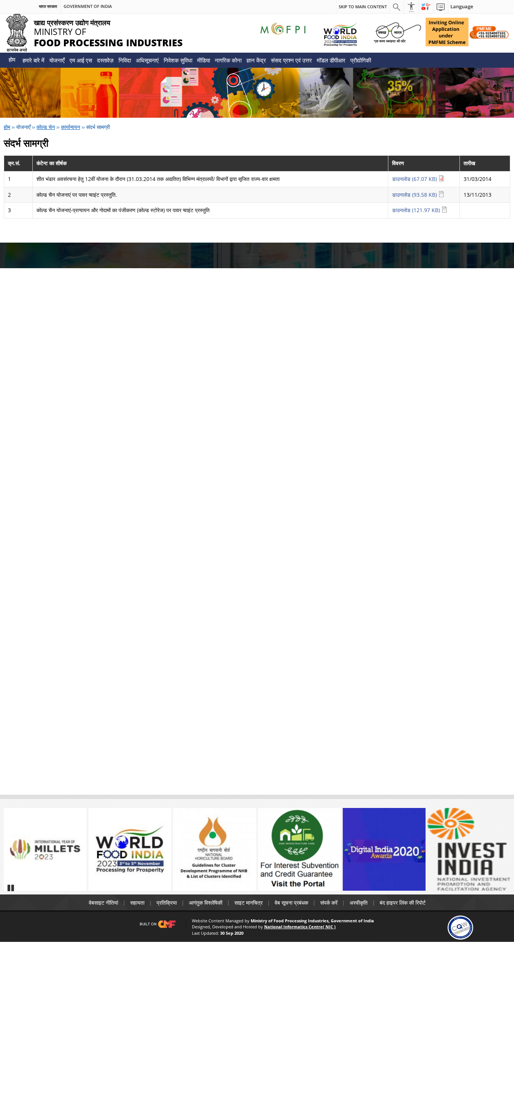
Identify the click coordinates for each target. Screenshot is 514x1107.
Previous (13, 853)
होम (12, 59)
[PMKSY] (489, 32)
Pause (11, 887)
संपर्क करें (329, 902)
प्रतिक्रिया (167, 902)
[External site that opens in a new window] (45, 849)
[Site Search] (396, 7)
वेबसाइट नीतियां (103, 902)
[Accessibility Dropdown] (411, 7)
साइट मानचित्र (248, 902)
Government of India (88, 6)
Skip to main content (363, 6)
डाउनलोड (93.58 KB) (415, 194)
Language (461, 6)
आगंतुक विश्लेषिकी (205, 902)
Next (501, 853)
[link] (460, 927)
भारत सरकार (48, 6)
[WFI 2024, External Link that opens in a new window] (340, 34)
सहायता (137, 902)
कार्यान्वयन (70, 127)
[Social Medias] (426, 7)
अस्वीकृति (359, 902)
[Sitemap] (440, 7)
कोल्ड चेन (45, 127)
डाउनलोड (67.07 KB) (415, 178)
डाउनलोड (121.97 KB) (416, 210)
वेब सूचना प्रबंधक (291, 902)
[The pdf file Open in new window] (129, 849)
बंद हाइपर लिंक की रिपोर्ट (403, 902)
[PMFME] (447, 32)
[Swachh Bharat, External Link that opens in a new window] (397, 32)
